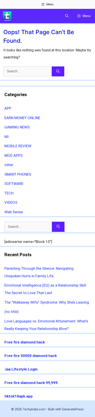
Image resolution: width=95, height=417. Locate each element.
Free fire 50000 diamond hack (30, 355)
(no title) (11, 311)
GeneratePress (73, 409)
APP (7, 108)
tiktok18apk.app (18, 396)
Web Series (13, 212)
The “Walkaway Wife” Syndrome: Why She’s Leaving (46, 302)
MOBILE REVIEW (17, 146)
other (8, 165)
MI (6, 136)
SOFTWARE (13, 183)
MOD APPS (13, 155)
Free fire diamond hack (24, 342)
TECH (8, 193)
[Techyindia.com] (7, 16)
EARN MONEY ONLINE (22, 118)
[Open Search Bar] (67, 16)
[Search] (58, 71)
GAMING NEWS (17, 127)
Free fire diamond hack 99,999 (31, 382)
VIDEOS (10, 202)
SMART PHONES (17, 174)
